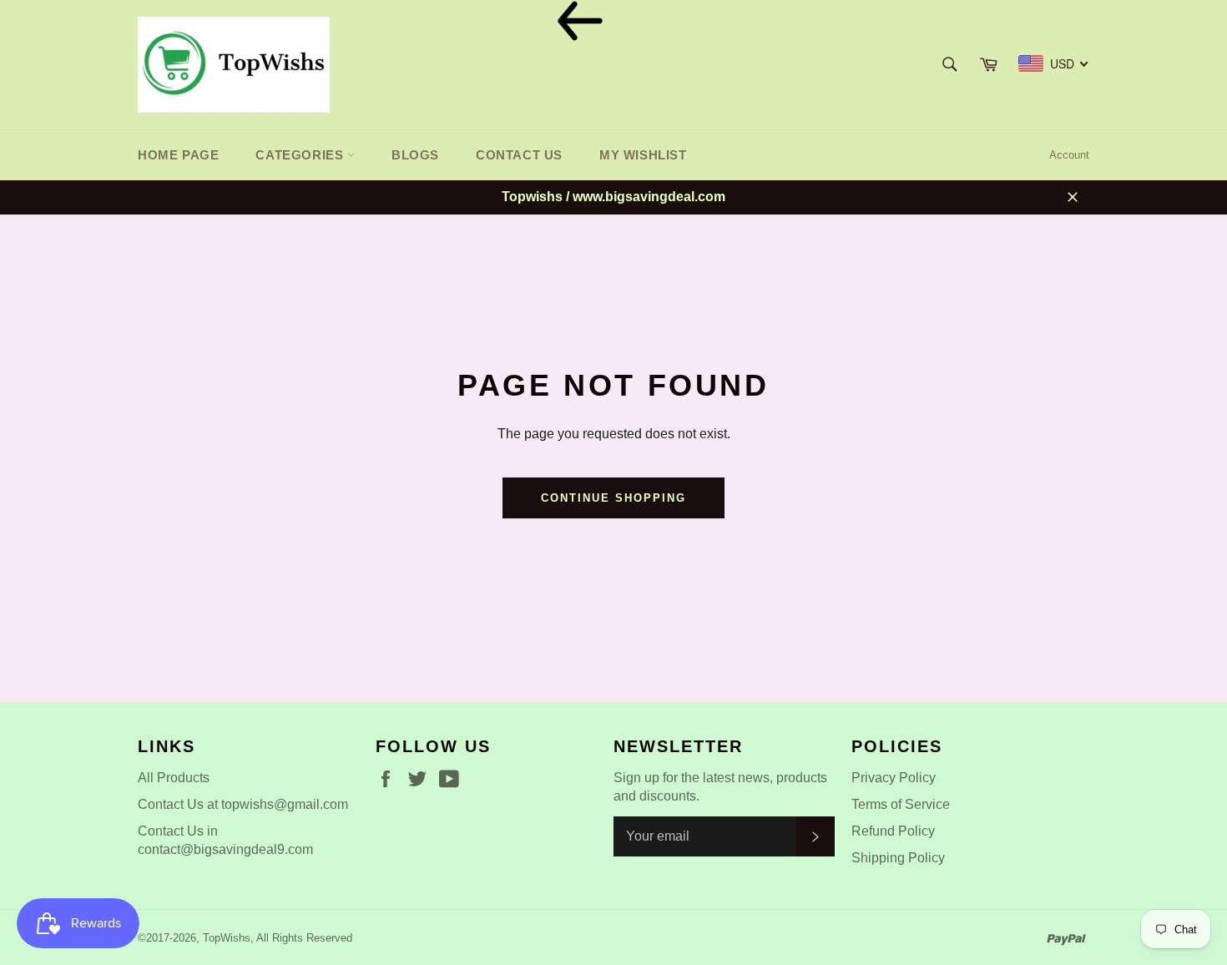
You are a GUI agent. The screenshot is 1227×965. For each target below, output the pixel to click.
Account (1069, 155)
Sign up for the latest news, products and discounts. (720, 786)
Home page (178, 155)
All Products (174, 777)
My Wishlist (643, 155)
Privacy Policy (893, 777)
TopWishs (226, 938)
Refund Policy (893, 831)
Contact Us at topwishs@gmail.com (243, 804)
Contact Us (519, 155)
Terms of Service (900, 804)
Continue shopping (613, 498)
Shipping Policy (898, 858)
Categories (301, 155)
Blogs (415, 155)
